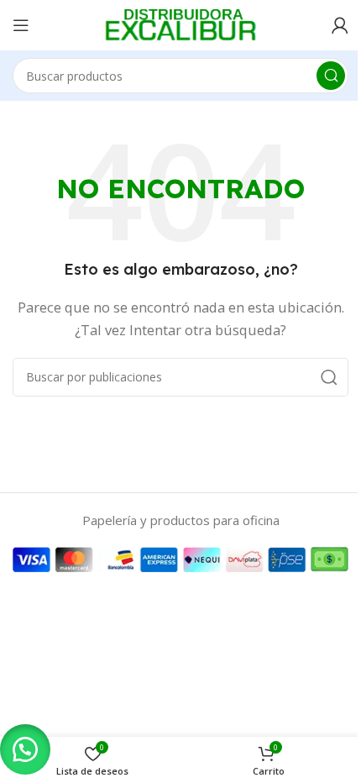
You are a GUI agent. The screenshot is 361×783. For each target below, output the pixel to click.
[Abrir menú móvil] (21, 25)
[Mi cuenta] (340, 25)
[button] (25, 749)
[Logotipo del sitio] (180, 23)
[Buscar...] (331, 75)
